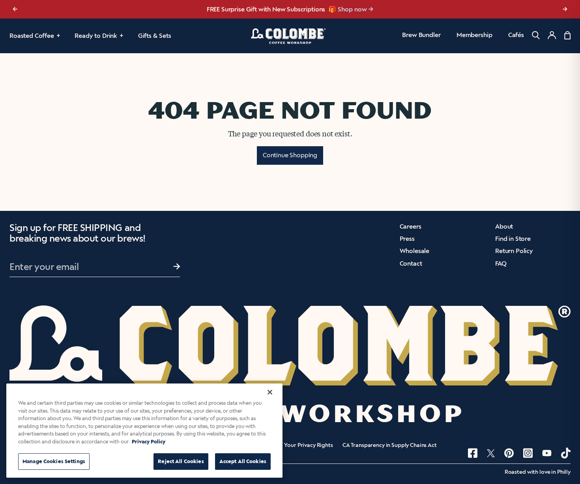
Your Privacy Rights (308, 445)
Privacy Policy (148, 442)
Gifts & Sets (154, 35)
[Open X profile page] (491, 453)
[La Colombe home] (290, 36)
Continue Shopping (290, 155)
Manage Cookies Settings (53, 461)
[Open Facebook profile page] (472, 453)
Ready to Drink (96, 35)
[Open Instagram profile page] (528, 453)
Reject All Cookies (181, 461)
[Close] (270, 392)
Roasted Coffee (31, 35)
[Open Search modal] (536, 35)
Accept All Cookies (242, 461)
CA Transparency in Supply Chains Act (389, 445)
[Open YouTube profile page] (547, 453)
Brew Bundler (421, 35)
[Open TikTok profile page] (566, 453)
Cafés (516, 35)
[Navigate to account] (552, 35)
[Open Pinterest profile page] (509, 453)
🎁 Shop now (347, 9)
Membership (474, 35)
